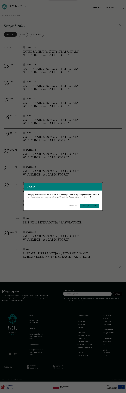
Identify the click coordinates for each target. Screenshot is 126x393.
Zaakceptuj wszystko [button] (90, 206)
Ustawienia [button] (73, 206)
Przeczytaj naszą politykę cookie (80, 197)
